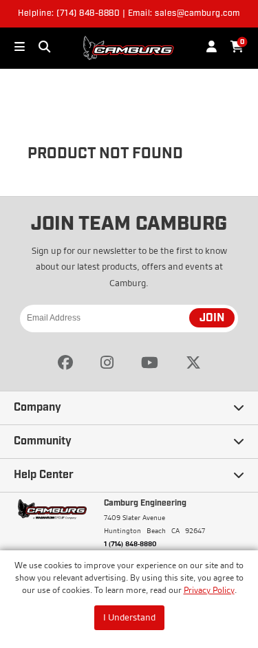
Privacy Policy (209, 590)
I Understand (129, 617)
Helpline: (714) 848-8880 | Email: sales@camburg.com (129, 14)
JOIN (212, 318)
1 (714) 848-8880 (130, 543)
